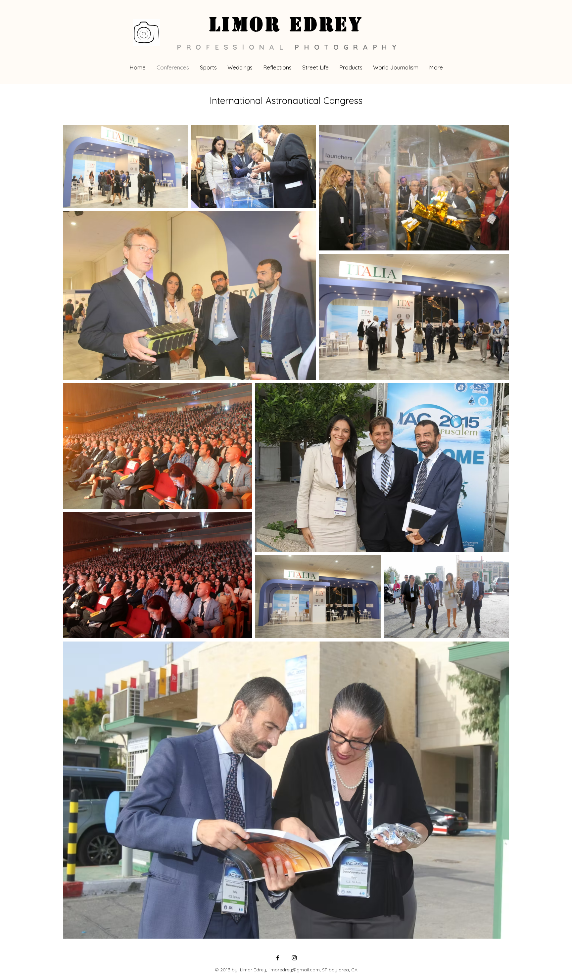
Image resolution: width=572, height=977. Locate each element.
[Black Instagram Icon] (294, 958)
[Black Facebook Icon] (277, 958)
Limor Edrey (286, 24)
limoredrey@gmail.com (294, 970)
